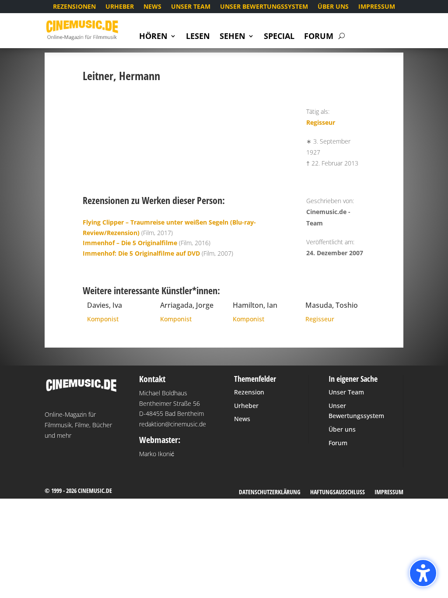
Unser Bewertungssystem (264, 7)
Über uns (333, 7)
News (152, 7)
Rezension (249, 392)
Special (279, 37)
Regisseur (320, 122)
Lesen (198, 37)
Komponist (103, 319)
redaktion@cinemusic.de (172, 424)
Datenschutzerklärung (270, 492)
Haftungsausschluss (337, 492)
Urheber (119, 7)
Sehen (232, 37)
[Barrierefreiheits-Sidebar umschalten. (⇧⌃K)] (423, 573)
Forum (318, 37)
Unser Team (190, 7)
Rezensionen (74, 7)
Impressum (376, 7)
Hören (153, 37)
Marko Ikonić (156, 454)
